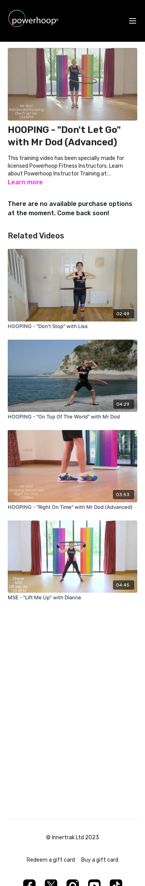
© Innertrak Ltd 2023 (72, 837)
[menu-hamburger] (132, 21)
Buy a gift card (99, 860)
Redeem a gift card (51, 860)
